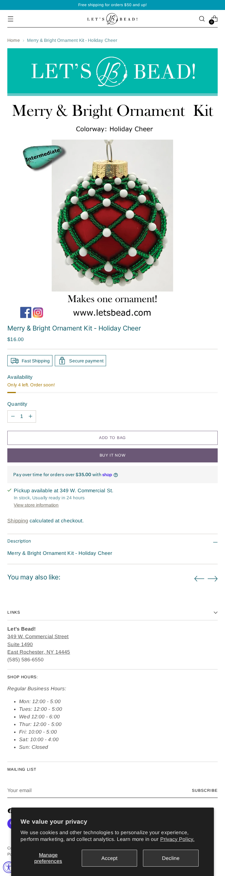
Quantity (17, 404)
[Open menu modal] (10, 19)
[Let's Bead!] (112, 19)
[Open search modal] (202, 19)
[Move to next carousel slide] (213, 579)
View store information (36, 504)
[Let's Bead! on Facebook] (10, 812)
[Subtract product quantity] (13, 416)
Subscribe (205, 790)
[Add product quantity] (30, 416)
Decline (171, 858)
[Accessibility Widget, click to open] (9, 867)
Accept (109, 858)
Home (13, 40)
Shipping (17, 521)
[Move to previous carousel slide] (199, 579)
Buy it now (113, 455)
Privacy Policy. (177, 839)
